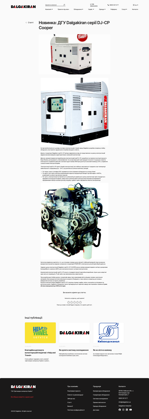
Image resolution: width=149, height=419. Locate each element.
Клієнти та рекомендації (75, 395)
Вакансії (70, 406)
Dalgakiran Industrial (125, 406)
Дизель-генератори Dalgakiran (49, 153)
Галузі (124, 9)
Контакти (135, 9)
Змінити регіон (94, 5)
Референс (114, 9)
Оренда (101, 9)
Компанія (48, 9)
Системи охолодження (100, 398)
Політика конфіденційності (76, 410)
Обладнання (78, 9)
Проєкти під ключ (63, 9)
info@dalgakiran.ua (125, 402)
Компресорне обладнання (101, 391)
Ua (136, 5)
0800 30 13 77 (114, 5)
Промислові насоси (99, 402)
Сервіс (90, 9)
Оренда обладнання (99, 406)
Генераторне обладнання (101, 395)
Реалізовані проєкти (73, 391)
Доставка (96, 410)
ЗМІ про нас (71, 398)
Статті (30, 22)
